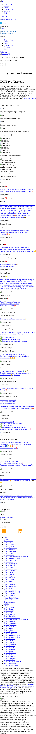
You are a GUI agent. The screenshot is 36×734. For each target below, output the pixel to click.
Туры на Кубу (8, 567)
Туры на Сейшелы (10, 593)
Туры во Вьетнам (9, 565)
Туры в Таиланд (9, 544)
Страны (6, 6)
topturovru (5, 23)
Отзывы (6, 539)
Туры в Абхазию (9, 549)
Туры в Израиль (9, 574)
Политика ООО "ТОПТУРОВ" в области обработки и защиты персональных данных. (17, 686)
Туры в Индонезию (10, 576)
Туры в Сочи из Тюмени (12, 560)
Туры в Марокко (9, 583)
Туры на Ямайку (9, 595)
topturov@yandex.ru (29, 98)
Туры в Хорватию (10, 586)
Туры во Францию (10, 590)
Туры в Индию (9, 555)
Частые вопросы (9, 602)
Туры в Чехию (8, 588)
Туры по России (9, 4)
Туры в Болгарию (9, 570)
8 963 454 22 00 (11, 19)
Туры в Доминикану (10, 551)
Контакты (7, 11)
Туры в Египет (9, 553)
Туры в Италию (9, 579)
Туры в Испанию (9, 577)
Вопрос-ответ (8, 541)
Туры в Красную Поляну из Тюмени (16, 556)
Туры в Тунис (8, 562)
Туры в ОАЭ (8, 542)
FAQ (5, 13)
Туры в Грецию (9, 572)
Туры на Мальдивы (10, 569)
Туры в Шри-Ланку (10, 548)
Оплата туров (8, 9)
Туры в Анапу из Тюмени (12, 661)
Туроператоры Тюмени (11, 599)
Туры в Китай (8, 581)
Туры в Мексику (9, 585)
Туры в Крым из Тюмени (12, 558)
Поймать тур (4, 16)
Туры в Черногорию (10, 563)
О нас (6, 7)
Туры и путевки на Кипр (12, 592)
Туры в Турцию (9, 546)
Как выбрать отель (10, 597)
